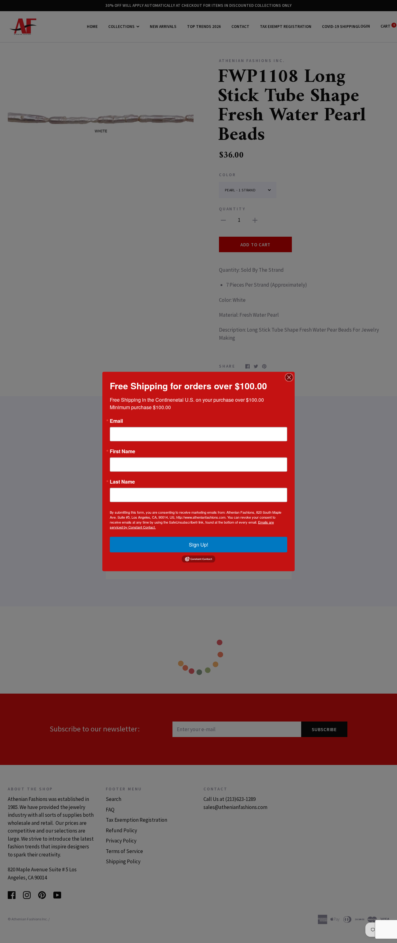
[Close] (289, 377)
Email (116, 420)
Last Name (122, 481)
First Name (122, 451)
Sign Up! (198, 544)
